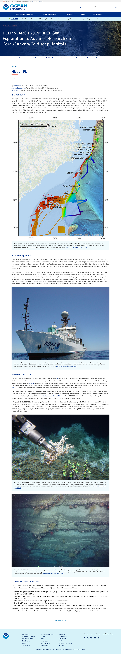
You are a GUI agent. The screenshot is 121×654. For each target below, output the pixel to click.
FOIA (60, 641)
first (57, 379)
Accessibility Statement (63, 637)
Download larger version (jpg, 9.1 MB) (76, 247)
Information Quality (65, 643)
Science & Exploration (29, 636)
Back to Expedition (11, 26)
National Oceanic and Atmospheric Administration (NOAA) (69, 649)
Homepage (25, 634)
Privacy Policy (44, 645)
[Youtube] (95, 637)
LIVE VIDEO (14, 19)
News (24, 643)
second (31, 383)
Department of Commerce (43, 649)
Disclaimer (62, 634)
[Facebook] (84, 637)
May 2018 (14, 388)
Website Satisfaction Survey (47, 635)
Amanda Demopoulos (18, 88)
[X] (88, 637)
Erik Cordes (17, 86)
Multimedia (26, 641)
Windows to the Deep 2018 (51, 396)
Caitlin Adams (16, 90)
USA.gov (61, 645)
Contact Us (44, 641)
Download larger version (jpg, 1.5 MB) (66, 367)
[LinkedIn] (98, 637)
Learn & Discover (27, 639)
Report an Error (45, 643)
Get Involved (26, 645)
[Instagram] (91, 637)
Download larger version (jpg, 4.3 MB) (53, 574)
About (42, 639)
